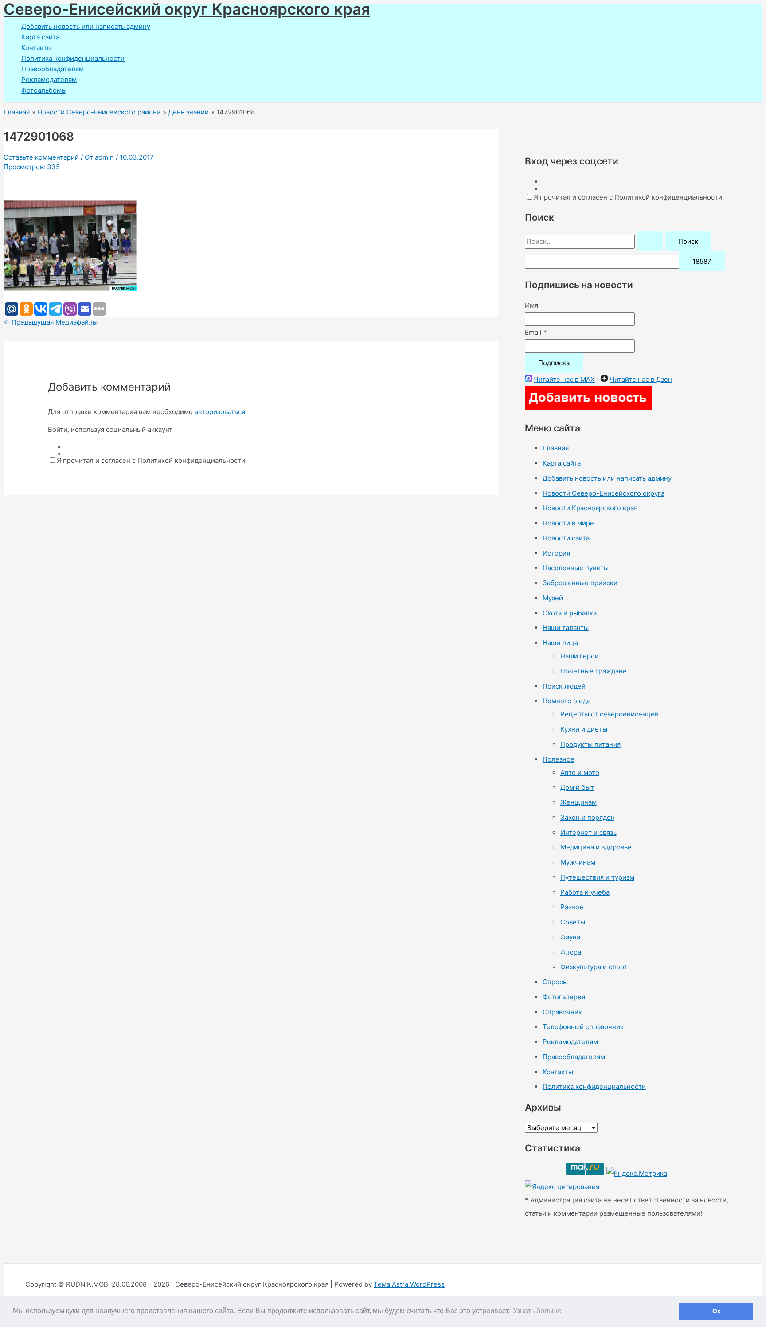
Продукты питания (590, 744)
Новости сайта (566, 538)
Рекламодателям (49, 79)
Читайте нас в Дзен (641, 379)
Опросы (555, 982)
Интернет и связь (588, 832)
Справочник (562, 1012)
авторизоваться (220, 411)
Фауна (570, 937)
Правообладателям (52, 69)
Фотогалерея (564, 997)
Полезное (558, 759)
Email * (536, 332)
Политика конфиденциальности (73, 58)
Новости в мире (568, 523)
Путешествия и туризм (597, 877)
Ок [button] (716, 1311)
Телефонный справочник (583, 1026)
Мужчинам (577, 862)
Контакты (36, 47)
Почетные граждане (593, 671)
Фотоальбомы (43, 90)
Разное (571, 907)
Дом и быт (577, 787)
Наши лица (560, 642)
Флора (570, 952)
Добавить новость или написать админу (85, 26)
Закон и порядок (587, 817)
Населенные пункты (576, 568)
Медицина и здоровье (596, 847)
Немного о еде (567, 701)
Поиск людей (564, 686)
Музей (553, 598)
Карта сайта (40, 37)
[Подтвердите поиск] (650, 241)
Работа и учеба (585, 892)
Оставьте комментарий (41, 157)
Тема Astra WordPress (409, 1284)
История (556, 553)
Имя (531, 305)
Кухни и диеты (583, 729)
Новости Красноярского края (590, 508)
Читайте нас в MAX (564, 379)
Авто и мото (579, 772)
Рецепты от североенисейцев (609, 714)
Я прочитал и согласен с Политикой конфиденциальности (151, 460)
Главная (556, 448)
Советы (572, 922)
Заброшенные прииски (580, 583)
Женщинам (578, 802)
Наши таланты (566, 627)
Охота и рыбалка (570, 613)
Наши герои (579, 656)
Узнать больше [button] (537, 1311)
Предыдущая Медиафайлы (51, 322)
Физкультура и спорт (593, 967)
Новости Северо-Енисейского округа (603, 493)
